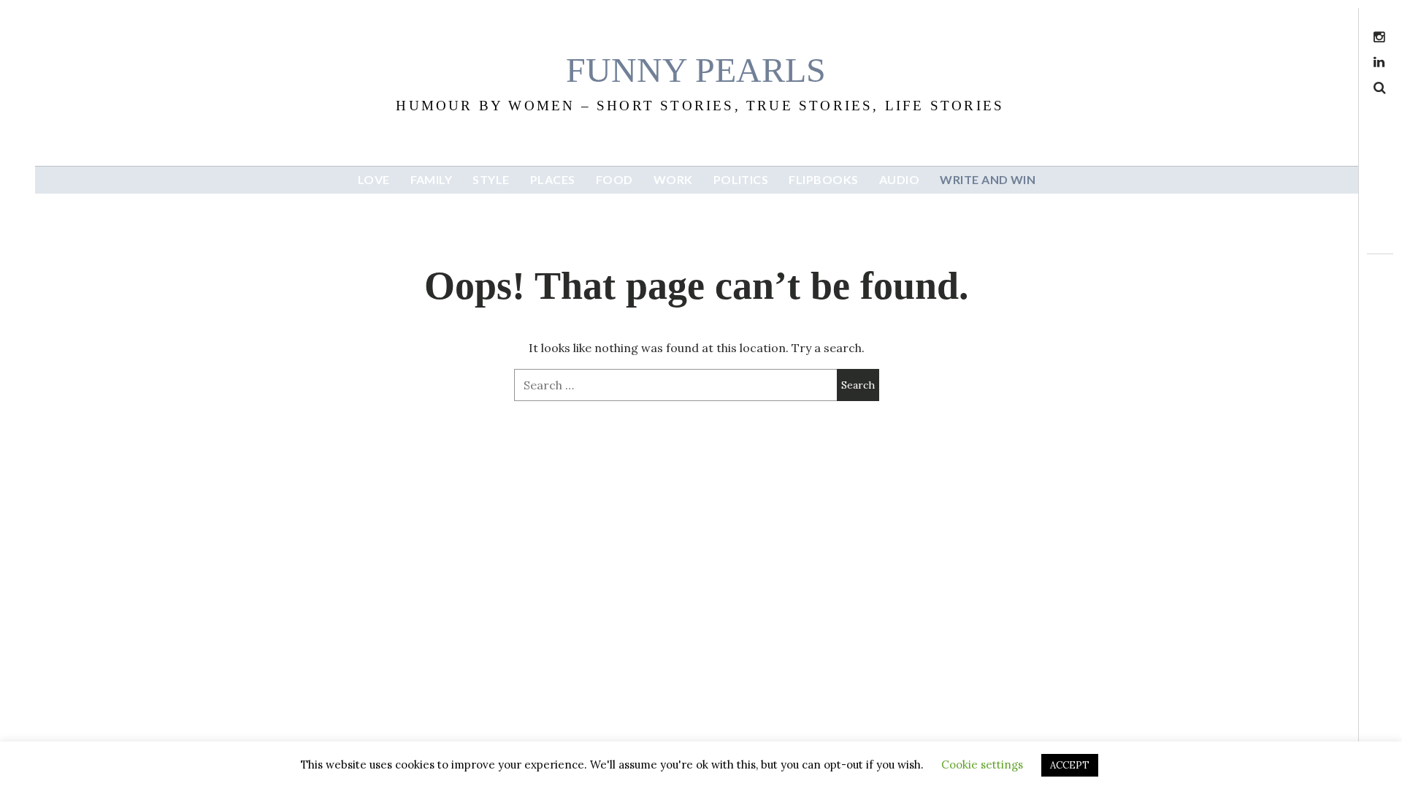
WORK (673, 179)
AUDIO (899, 179)
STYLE (490, 179)
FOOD (614, 179)
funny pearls (696, 69)
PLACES (552, 179)
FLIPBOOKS (823, 179)
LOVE (374, 179)
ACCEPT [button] (1069, 765)
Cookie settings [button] (982, 764)
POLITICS (741, 179)
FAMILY (431, 179)
